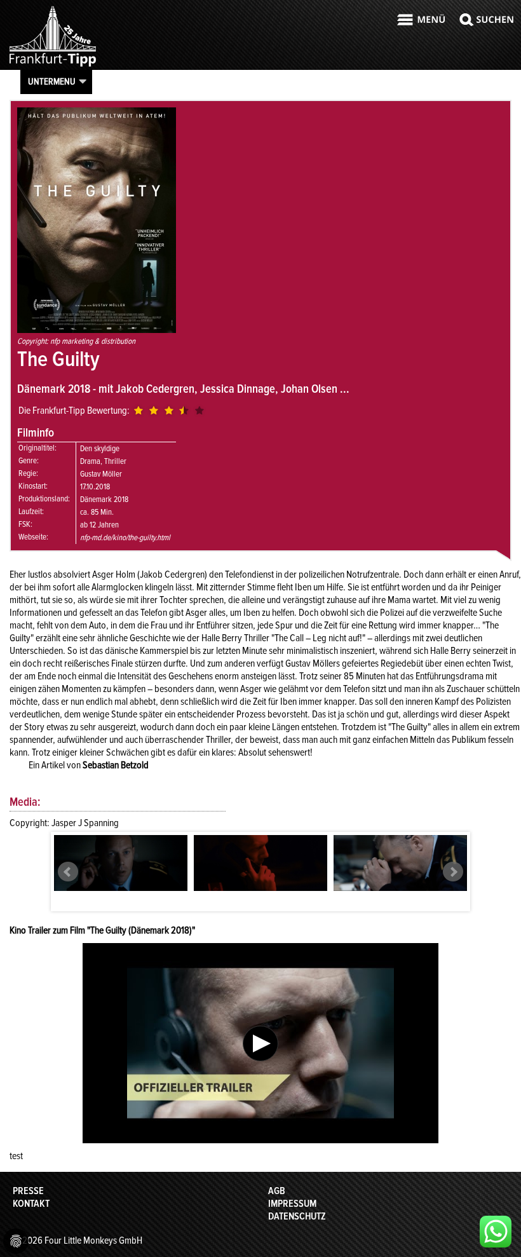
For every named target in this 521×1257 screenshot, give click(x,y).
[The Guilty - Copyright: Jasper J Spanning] (120, 863)
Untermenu (52, 81)
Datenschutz (297, 1216)
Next (453, 872)
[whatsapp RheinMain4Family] (495, 1231)
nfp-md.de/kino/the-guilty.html (125, 538)
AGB (276, 1191)
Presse (28, 1191)
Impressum (292, 1203)
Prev (68, 872)
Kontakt (31, 1203)
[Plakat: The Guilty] (96, 329)
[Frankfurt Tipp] (52, 66)
